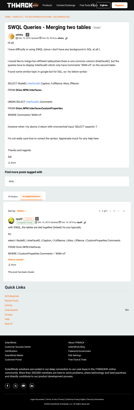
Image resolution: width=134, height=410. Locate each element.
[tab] (13, 196)
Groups (8, 314)
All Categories (12, 296)
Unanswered (67, 310)
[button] (11, 36)
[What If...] (28, 35)
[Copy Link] (66, 38)
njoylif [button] (19, 219)
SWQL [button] (11, 181)
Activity (8, 305)
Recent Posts (11, 300)
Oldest (20, 211)
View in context (16, 259)
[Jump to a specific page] (123, 211)
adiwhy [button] (19, 34)
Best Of (8, 323)
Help (7, 319)
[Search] (93, 5)
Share (12, 163)
